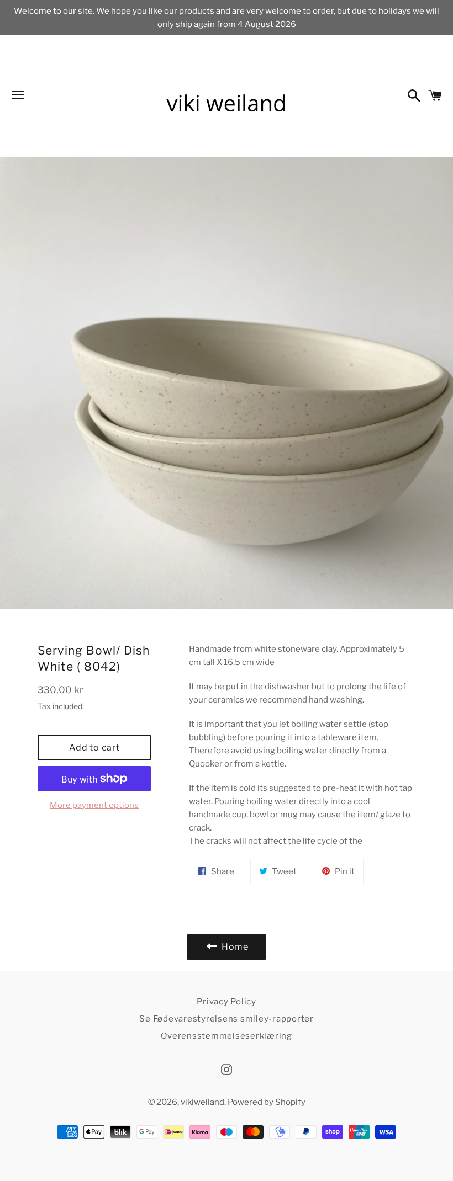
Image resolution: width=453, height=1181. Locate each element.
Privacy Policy (226, 1002)
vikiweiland (202, 1102)
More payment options (94, 805)
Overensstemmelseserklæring (226, 1036)
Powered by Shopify (266, 1102)
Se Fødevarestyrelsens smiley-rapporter (226, 1019)
